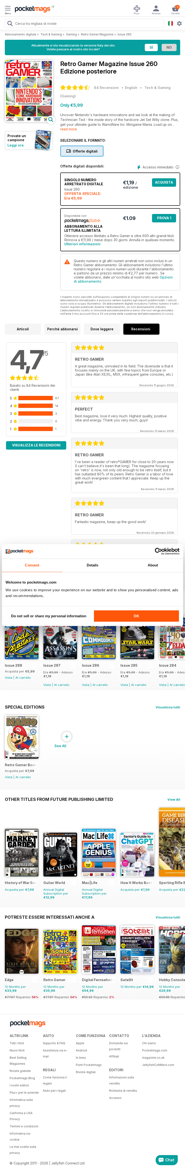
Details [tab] (93, 565)
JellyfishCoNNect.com (157, 1065)
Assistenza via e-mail (55, 1053)
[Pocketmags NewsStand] (31, 9)
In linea (81, 1057)
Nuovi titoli (17, 1050)
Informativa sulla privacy (21, 1103)
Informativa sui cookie (20, 1136)
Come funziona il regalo (55, 1080)
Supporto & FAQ (54, 1043)
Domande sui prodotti (118, 1046)
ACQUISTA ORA (164, 183)
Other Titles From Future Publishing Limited (59, 799)
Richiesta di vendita (123, 1090)
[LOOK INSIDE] (29, 121)
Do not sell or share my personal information (48, 616)
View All (173, 799)
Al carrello (23, 677)
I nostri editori (19, 1085)
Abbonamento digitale (20, 34)
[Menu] (8, 9)
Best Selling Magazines (18, 1060)
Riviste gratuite (20, 1071)
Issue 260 (125, 34)
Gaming (71, 34)
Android (81, 1050)
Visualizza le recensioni (36, 445)
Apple (80, 1043)
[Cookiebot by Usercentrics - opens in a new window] (158, 551)
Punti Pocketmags (89, 1065)
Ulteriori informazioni (82, 244)
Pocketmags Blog (22, 1078)
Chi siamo (149, 1043)
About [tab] (153, 565)
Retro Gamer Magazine (97, 34)
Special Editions (25, 707)
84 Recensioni (106, 88)
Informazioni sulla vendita (121, 1080)
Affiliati (114, 1056)
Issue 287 (51, 665)
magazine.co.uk (153, 1057)
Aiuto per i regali (54, 1090)
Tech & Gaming (51, 34)
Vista (8, 677)
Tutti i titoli (17, 1043)
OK (136, 616)
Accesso (115, 1098)
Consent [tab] (32, 565)
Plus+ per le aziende (24, 1092)
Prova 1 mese (164, 219)
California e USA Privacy (21, 1116)
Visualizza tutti (168, 707)
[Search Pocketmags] (10, 24)
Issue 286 (90, 665)
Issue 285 (129, 665)
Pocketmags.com (154, 1050)
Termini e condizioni (24, 1126)
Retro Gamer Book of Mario (21, 765)
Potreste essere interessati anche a (49, 917)
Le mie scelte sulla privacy (23, 1150)
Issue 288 (13, 665)
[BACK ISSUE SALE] (60, 658)
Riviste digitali (86, 1072)
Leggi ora (15, 145)
